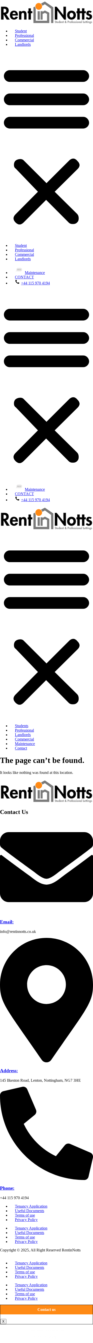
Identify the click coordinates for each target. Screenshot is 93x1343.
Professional (24, 35)
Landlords (23, 44)
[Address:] (46, 1061)
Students (21, 726)
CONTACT (24, 277)
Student (21, 31)
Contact (21, 748)
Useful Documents (29, 1211)
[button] (46, 145)
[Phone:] (46, 1179)
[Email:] (46, 912)
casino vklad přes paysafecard (46, 1330)
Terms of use (25, 1215)
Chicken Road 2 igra (46, 1337)
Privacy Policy (26, 1220)
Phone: (7, 1188)
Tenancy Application (31, 1206)
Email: (7, 921)
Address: (9, 1070)
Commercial (24, 40)
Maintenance (35, 272)
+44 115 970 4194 (35, 283)
